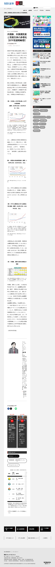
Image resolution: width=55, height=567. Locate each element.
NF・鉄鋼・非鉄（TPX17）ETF (19, 489)
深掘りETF (36, 127)
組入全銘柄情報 (20, 529)
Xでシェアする (11, 409)
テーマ (48, 117)
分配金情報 (31, 529)
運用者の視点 (37, 130)
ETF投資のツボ (44, 110)
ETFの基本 (36, 110)
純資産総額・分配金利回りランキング (17, 460)
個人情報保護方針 (7, 551)
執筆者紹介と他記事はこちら (24, 394)
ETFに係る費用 (21, 538)
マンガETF (36, 120)
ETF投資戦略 (10, 43)
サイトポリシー (15, 551)
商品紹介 (36, 123)
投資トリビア (42, 123)
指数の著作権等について (33, 538)
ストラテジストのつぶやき (39, 117)
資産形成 (42, 127)
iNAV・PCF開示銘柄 (45, 529)
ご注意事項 (45, 538)
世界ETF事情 (43, 120)
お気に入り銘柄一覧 (9, 529)
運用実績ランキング (13, 456)
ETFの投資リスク (10, 538)
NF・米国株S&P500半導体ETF (20, 494)
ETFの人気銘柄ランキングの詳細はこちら (17, 512)
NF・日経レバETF (20, 484)
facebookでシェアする (8, 409)
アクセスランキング (13, 465)
